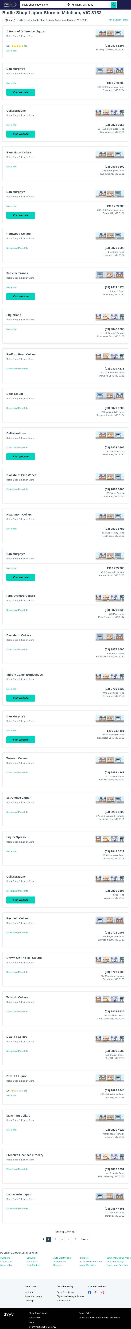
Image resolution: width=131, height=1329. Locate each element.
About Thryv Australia (38, 1313)
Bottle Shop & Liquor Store (20, 36)
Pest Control (33, 1265)
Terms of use (34, 1318)
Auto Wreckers (88, 1265)
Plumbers (5, 1257)
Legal (31, 1322)
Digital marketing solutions (70, 1296)
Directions (11, 248)
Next (83, 1239)
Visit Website (21, 92)
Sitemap (29, 1300)
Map (11, 20)
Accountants (59, 1261)
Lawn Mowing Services (119, 1257)
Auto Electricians (62, 1257)
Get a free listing (65, 1292)
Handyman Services (117, 1265)
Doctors (57, 1265)
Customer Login (33, 1296)
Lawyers (31, 1257)
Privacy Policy (85, 1313)
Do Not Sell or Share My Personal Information (99, 1318)
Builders (84, 1257)
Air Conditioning (115, 1261)
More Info (11, 50)
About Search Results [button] (118, 20)
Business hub (63, 1300)
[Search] (113, 5)
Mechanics (32, 1261)
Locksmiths (6, 1265)
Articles (29, 1292)
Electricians (6, 1261)
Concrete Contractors (91, 1261)
